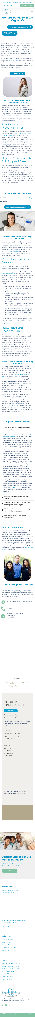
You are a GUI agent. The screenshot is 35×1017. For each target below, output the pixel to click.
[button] (32, 11)
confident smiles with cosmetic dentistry (19, 198)
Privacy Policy (6, 926)
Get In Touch (6, 950)
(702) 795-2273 (17, 487)
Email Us (17, 733)
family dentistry (13, 60)
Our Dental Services (8, 945)
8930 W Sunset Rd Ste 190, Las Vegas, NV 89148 (17, 2)
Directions (7, 742)
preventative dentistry (9, 274)
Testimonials (6, 942)
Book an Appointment (9, 947)
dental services (14, 251)
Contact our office (12, 405)
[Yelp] (9, 1005)
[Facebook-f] (2, 1005)
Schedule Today (10, 871)
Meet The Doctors (7, 940)
